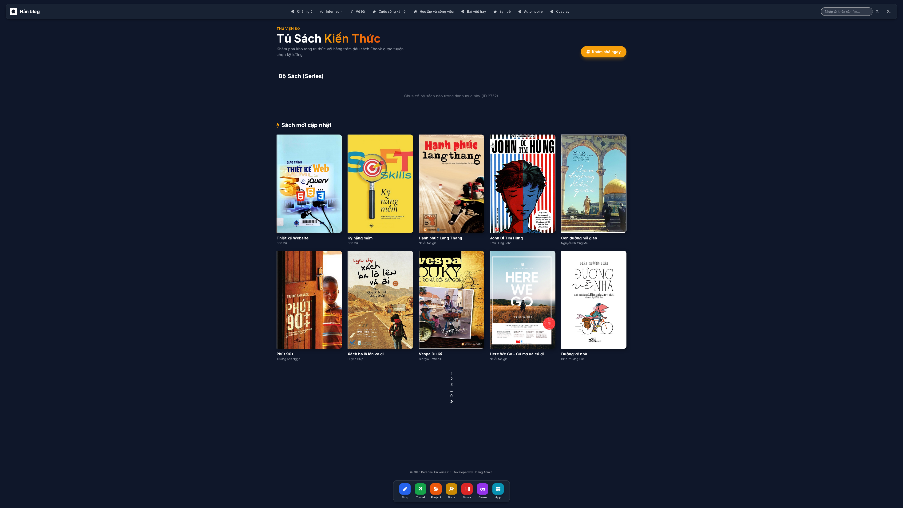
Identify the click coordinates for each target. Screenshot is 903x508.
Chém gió (305, 11)
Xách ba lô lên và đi (366, 354)
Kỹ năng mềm (360, 238)
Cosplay (563, 11)
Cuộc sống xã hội (392, 11)
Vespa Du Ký (430, 354)
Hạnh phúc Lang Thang (440, 238)
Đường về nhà (574, 354)
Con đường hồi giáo (579, 238)
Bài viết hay (476, 11)
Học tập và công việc (437, 11)
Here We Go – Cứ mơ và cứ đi (517, 354)
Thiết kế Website (293, 238)
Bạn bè (505, 11)
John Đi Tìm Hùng (506, 238)
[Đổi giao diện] (888, 11)
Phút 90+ (285, 354)
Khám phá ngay (606, 51)
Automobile (533, 11)
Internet (332, 11)
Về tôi (360, 11)
